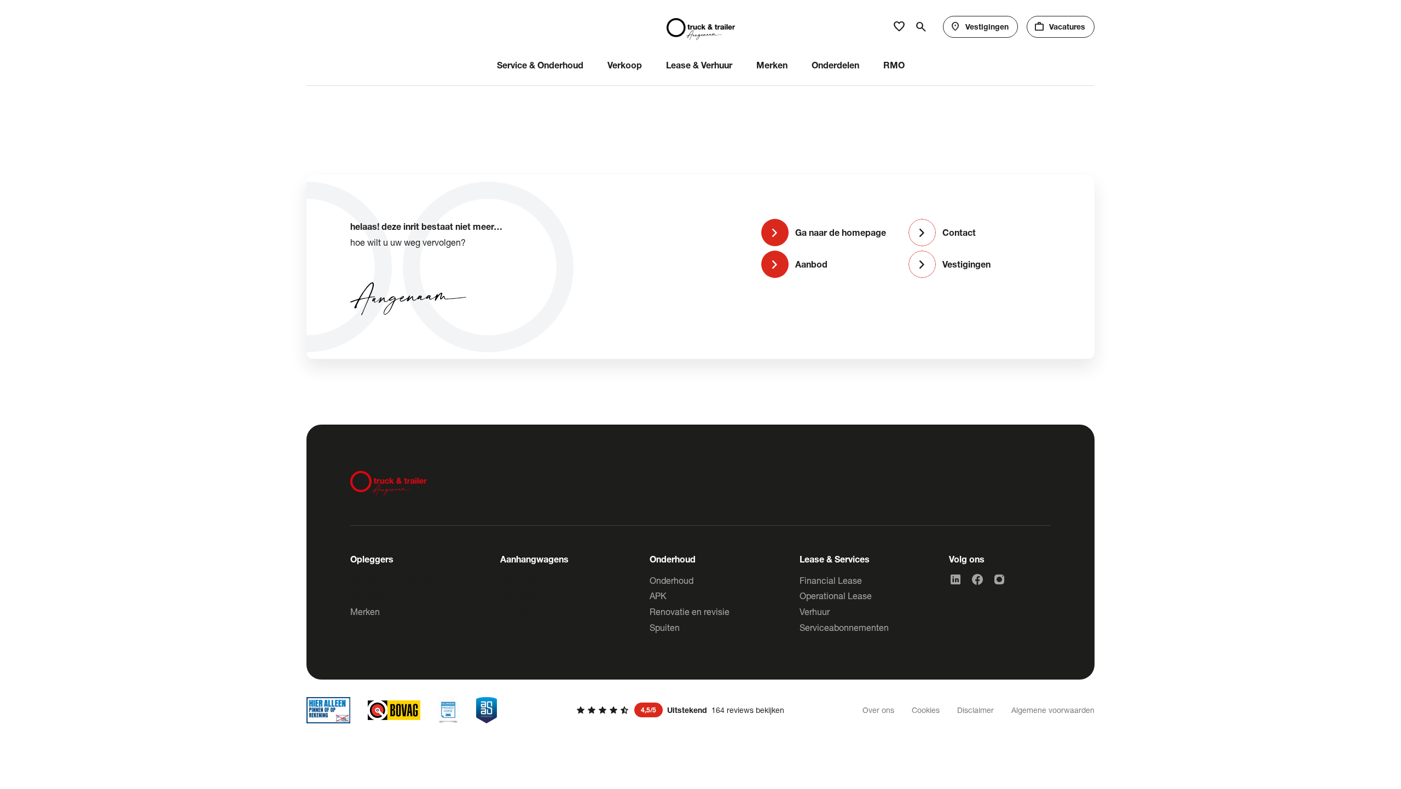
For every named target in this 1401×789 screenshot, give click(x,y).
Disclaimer (975, 710)
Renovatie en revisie (690, 611)
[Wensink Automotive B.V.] (701, 26)
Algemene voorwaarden (1053, 710)
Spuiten (665, 627)
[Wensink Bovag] (394, 710)
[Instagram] (999, 579)
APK (658, 595)
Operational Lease (836, 595)
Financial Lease (831, 580)
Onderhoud (671, 580)
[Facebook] (977, 579)
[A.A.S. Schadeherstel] (486, 710)
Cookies (926, 710)
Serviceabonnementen (844, 627)
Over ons (878, 710)
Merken (365, 611)
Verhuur (815, 611)
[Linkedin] (955, 579)
